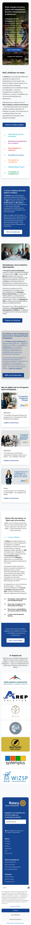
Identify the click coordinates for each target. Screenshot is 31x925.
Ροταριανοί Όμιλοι (11, 566)
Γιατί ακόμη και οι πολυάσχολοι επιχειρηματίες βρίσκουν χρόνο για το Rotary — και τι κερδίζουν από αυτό (15, 455)
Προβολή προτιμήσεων (15, 919)
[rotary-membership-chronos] (15, 431)
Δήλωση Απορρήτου (19, 923)
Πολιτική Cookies (10, 923)
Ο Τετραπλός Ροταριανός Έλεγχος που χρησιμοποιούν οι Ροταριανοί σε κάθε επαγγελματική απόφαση (15, 417)
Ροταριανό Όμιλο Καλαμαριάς (12, 85)
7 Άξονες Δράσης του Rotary (15, 580)
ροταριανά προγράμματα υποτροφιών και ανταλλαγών (15, 362)
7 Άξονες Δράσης (19, 306)
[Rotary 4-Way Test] (15, 393)
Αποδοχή (15, 910)
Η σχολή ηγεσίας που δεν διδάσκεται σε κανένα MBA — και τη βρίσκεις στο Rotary (15, 492)
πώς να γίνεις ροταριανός (14, 219)
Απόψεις (6, 488)
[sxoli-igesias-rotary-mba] (15, 469)
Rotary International (11, 25)
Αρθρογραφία (7, 412)
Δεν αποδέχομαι (15, 915)
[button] (28, 887)
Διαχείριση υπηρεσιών (15, 906)
